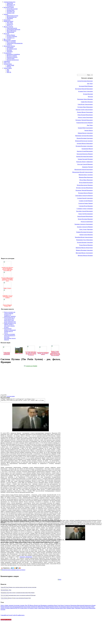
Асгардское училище (19, 605)
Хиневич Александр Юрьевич (85, 226)
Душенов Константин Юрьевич (84, 122)
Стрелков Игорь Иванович (86, 206)
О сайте (14, 615)
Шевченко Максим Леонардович (84, 247)
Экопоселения (84, 608)
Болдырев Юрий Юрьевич (86, 86)
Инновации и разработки (47, 605)
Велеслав (90, 96)
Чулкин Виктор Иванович (86, 245)
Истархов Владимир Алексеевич (84, 146)
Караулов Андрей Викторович (85, 151)
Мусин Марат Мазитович (86, 180)
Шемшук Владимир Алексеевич (84, 250)
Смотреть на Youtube (31, 366)
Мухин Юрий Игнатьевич (86, 182)
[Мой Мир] (16, 568)
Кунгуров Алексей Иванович (85, 164)
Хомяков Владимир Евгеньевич (84, 232)
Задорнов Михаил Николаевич (85, 143)
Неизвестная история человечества (28, 606)
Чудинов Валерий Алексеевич (85, 242)
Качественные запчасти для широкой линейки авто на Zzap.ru (10, 330)
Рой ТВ (17, 608)
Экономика (78, 608)
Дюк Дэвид (90, 125)
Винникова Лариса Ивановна (85, 99)
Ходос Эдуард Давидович (86, 229)
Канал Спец (57, 605)
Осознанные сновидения (78, 606)
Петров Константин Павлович (85, 185)
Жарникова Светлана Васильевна (84, 135)
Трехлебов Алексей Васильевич (84, 211)
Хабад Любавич (67, 608)
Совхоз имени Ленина (43, 608)
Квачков (3, 606)
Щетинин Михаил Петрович (85, 255)
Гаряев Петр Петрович (87, 101)
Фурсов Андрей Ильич (87, 221)
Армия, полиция (9, 605)
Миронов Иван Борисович (86, 177)
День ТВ (27, 605)
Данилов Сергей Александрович (84, 109)
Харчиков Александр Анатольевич (84, 224)
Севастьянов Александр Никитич (84, 195)
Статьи (10, 615)
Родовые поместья (10, 608)
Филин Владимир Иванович (85, 219)
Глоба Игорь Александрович (85, 104)
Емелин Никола (89, 130)
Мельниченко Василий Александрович (82, 172)
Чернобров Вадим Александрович (84, 237)
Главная (3, 615)
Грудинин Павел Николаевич (85, 107)
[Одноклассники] (15, 568)
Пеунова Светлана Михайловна (84, 187)
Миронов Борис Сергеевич (86, 174)
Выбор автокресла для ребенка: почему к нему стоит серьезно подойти (10, 325)
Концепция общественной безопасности (81, 605)
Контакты (21, 615)
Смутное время (11, 396)
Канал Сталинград (65, 605)
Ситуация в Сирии (32, 608)
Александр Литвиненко (25, 556)
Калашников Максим (87, 148)
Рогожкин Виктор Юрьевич (85, 193)
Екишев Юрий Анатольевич (85, 127)
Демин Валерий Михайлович (85, 114)
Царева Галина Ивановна (86, 234)
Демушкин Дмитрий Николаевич (84, 120)
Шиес (73, 608)
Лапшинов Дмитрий (87, 167)
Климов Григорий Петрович (85, 159)
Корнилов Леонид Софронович (84, 161)
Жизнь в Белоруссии (35, 605)
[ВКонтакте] (12, 568)
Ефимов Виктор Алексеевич (85, 133)
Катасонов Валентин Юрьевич (85, 154)
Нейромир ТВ (41, 606)
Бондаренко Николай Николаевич (84, 88)
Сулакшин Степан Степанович (85, 208)
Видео (6, 615)
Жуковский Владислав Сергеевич (84, 140)
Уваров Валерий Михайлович (85, 216)
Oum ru (2, 605)
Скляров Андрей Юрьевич (86, 200)
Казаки (94, 605)
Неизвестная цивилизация (12, 606)
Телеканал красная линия (56, 608)
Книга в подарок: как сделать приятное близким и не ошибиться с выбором (10, 314)
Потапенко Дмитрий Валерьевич (84, 190)
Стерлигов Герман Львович (85, 203)
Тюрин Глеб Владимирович (85, 213)
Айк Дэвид (90, 83)
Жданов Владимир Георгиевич (85, 138)
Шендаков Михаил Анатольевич (84, 253)
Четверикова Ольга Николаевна (84, 239)
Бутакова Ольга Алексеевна (85, 91)
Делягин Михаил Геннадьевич (85, 112)
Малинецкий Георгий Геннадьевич (83, 169)
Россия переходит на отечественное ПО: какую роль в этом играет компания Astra (10, 319)
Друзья (17, 615)
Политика (88, 606)
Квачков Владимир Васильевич (84, 156)
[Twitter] (13, 568)
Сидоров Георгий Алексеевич (85, 198)
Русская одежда (23, 608)
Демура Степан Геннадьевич (85, 117)
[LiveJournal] (18, 568)
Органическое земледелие (65, 606)
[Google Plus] (20, 568)
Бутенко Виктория (88, 94)
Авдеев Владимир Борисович (85, 81)
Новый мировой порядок (51, 606)
